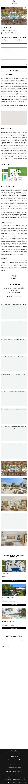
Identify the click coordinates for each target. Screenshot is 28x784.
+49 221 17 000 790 (14, 70)
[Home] (14, 781)
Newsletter (22, 763)
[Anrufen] (3, 781)
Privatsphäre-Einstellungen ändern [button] (14, 767)
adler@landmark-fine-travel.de (15, 296)
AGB (17, 763)
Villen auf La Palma (17, 107)
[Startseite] (14, 2)
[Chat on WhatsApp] (8, 781)
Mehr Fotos (25, 8)
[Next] (25, 15)
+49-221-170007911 (14, 295)
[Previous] (2, 15)
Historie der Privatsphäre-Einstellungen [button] (14, 771)
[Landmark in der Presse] (14, 642)
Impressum (6, 763)
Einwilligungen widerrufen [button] (14, 774)
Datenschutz (12, 763)
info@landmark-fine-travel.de (10, 779)
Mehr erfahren (14, 580)
